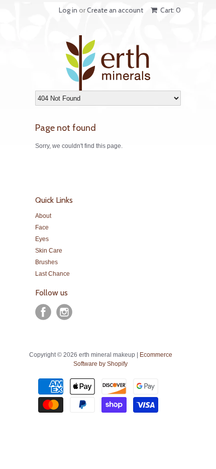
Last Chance (52, 273)
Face (42, 227)
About (43, 215)
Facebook (43, 312)
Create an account (115, 10)
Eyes (42, 239)
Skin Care (48, 250)
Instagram (64, 312)
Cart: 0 (170, 10)
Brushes (46, 262)
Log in (68, 10)
